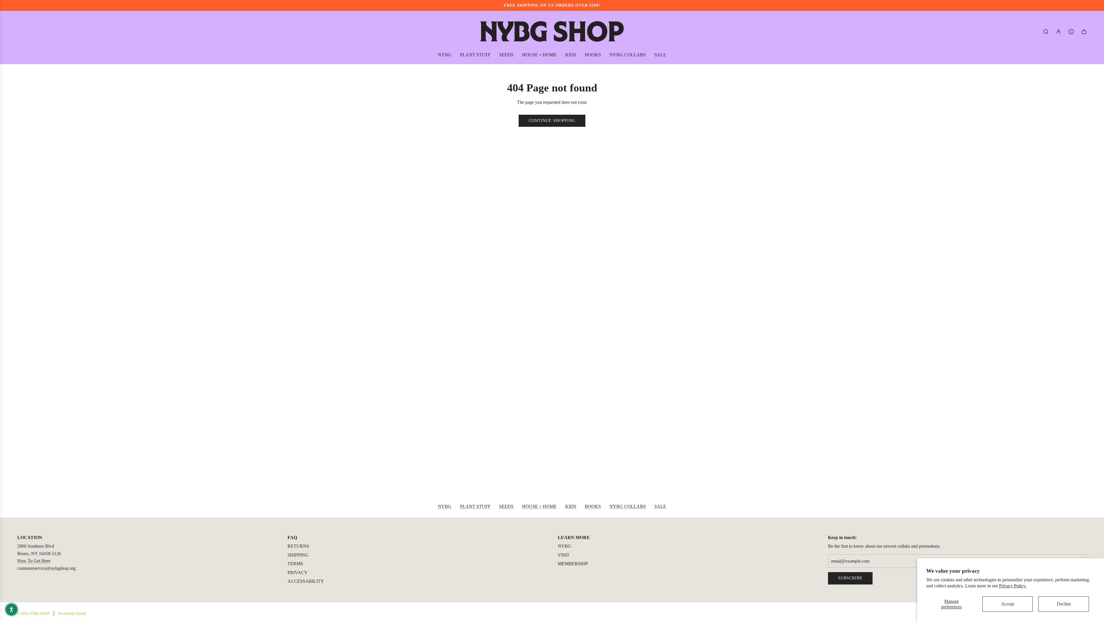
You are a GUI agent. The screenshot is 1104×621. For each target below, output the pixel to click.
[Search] (1046, 31)
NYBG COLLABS (628, 506)
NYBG (444, 506)
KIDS (570, 506)
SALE (660, 506)
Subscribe (850, 578)
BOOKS (593, 506)
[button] (11, 609)
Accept (1007, 603)
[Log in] (1058, 31)
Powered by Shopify (72, 614)
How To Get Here (33, 560)
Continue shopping (552, 120)
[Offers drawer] (1071, 31)
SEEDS (506, 506)
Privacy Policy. (1012, 585)
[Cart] (1084, 31)
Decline (1064, 603)
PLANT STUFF (475, 506)
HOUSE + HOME (539, 506)
